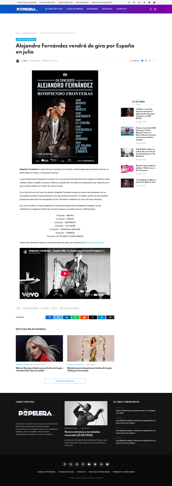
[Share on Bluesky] (142, 60)
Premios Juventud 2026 (47, 2)
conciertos (45, 308)
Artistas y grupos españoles (26, 2)
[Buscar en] (155, 9)
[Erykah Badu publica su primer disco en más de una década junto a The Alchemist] (127, 152)
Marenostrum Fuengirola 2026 (101, 2)
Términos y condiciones (124, 472)
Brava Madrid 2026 (82, 2)
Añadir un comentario (65, 381)
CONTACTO (121, 9)
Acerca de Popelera (46, 472)
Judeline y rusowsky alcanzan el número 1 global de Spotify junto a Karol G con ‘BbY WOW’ (145, 114)
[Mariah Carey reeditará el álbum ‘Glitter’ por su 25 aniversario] (127, 168)
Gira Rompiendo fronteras (69, 308)
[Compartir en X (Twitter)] (150, 60)
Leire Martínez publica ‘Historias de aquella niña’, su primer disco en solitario (136, 422)
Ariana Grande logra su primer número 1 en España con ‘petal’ (135, 412)
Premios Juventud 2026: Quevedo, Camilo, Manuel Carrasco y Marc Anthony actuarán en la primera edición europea (146, 134)
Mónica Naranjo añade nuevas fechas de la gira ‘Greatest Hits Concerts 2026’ (39, 369)
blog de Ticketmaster (95, 242)
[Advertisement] (86, 23)
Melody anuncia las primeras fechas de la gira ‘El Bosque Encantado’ (89, 369)
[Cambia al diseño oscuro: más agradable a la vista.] (150, 9)
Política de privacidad (99, 472)
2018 (18, 308)
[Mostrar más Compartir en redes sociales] (154, 60)
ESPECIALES (107, 9)
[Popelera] (27, 9)
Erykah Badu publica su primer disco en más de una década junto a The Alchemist (145, 152)
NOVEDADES (92, 9)
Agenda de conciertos (26, 39)
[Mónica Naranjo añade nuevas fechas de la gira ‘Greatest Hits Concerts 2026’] (39, 348)
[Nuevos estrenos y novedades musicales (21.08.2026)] (86, 413)
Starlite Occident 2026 (65, 2)
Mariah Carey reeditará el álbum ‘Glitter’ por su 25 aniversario (146, 168)
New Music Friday (71, 428)
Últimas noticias (66, 472)
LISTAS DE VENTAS (75, 9)
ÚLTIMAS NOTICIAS (54, 9)
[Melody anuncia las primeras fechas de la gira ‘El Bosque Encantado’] (90, 348)
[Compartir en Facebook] (146, 60)
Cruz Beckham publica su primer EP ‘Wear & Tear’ (146, 181)
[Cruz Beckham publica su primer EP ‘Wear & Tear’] (127, 183)
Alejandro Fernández (30, 308)
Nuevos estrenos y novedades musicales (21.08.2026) (82, 434)
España (54, 308)
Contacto (81, 472)
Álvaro (25, 61)
